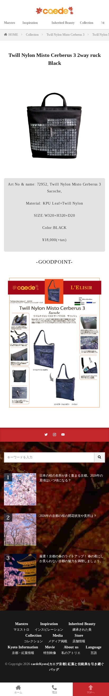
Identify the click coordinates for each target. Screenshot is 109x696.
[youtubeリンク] (63, 434)
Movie (49, 650)
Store (78, 638)
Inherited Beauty (63, 25)
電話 (54, 692)
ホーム (18, 692)
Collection (88, 25)
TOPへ (91, 692)
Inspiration (34, 25)
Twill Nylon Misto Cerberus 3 (65, 35)
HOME (13, 35)
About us (70, 650)
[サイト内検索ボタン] (99, 457)
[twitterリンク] (46, 434)
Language (93, 650)
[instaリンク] (54, 434)
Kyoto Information (23, 650)
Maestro (10, 25)
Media (57, 638)
